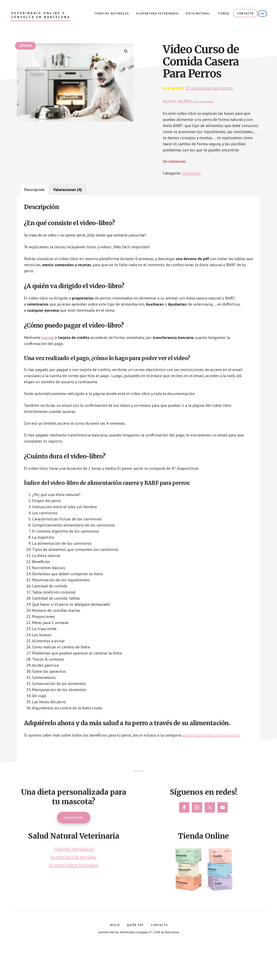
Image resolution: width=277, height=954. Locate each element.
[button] (126, 51)
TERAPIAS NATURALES (74, 849)
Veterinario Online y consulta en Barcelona (40, 15)
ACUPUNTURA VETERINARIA (73, 865)
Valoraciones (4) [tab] (67, 189)
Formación (191, 173)
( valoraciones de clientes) (210, 88)
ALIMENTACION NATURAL (74, 857)
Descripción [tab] (34, 189)
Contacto (73, 818)
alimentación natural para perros (211, 735)
